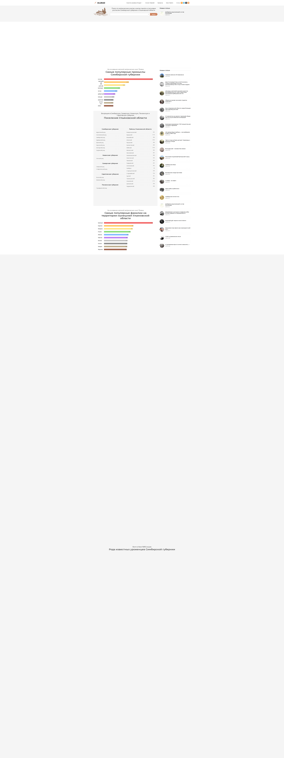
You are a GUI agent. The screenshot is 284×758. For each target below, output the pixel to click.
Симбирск (141, 168)
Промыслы (160, 3)
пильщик (100, 97)
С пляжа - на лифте (170, 180)
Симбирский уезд (100, 137)
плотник (100, 79)
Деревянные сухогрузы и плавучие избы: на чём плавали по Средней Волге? (177, 212)
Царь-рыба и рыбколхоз (172, 188)
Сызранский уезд (100, 150)
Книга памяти (169, 3)
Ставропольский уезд (101, 169)
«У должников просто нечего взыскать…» (177, 244)
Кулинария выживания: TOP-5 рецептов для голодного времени (178, 125)
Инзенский (141, 140)
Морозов (100, 249)
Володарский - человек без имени (175, 148)
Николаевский (141, 153)
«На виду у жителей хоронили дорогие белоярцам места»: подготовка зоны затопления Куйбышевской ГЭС (176, 92)
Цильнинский (141, 183)
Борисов (100, 225)
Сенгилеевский (141, 165)
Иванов (100, 234)
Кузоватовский (141, 145)
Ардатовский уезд (100, 132)
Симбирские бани (170, 164)
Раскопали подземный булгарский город (177, 156)
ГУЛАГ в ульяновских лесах (173, 236)
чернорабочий (101, 82)
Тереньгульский (141, 178)
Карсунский (141, 142)
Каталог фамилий (149, 3)
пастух (99, 91)
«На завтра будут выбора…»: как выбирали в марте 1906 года (177, 132)
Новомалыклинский (141, 155)
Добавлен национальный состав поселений (174, 12)
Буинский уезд (99, 142)
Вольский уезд (100, 177)
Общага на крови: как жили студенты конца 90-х (176, 101)
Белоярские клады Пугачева (173, 172)
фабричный (101, 94)
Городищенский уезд (101, 188)
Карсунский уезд (100, 145)
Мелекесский (141, 150)
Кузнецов (100, 223)
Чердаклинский (141, 186)
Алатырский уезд (100, 147)
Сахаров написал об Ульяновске (174, 74)
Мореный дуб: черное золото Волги (175, 220)
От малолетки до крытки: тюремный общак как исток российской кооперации (177, 117)
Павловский (141, 160)
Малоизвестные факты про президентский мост (177, 228)
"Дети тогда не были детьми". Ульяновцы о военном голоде (177, 140)
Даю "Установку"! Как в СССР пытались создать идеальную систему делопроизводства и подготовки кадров (177, 83)
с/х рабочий (101, 85)
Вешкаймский (141, 137)
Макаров (100, 228)
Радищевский (141, 163)
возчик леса (101, 102)
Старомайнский (141, 173)
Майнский (141, 147)
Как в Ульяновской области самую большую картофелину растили (178, 109)
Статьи (178, 3)
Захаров (100, 246)
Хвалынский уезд (100, 180)
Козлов (100, 243)
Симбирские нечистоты (172, 196)
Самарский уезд (100, 166)
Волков (100, 240)
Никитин (100, 237)
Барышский (141, 135)
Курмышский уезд (100, 140)
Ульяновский (141, 181)
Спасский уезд (99, 158)
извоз (99, 105)
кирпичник (100, 100)
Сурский (141, 176)
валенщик (100, 88)
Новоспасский (141, 158)
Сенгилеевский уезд (101, 135)
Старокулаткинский (141, 171)
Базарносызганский (141, 132)
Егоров (100, 231)
